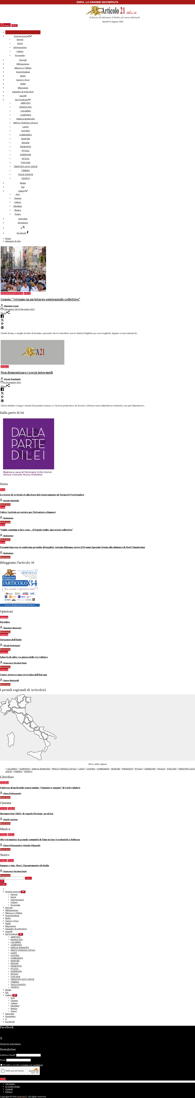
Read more (5, 504)
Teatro (18, 214)
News (2, 489)
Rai (22, 187)
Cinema (17, 198)
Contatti (9, 1089)
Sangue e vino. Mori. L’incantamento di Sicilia (24, 865)
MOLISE (25, 142)
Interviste (22, 219)
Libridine (17, 206)
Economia (20, 55)
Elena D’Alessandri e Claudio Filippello (21, 845)
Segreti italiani (23, 72)
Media (23, 183)
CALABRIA (25, 111)
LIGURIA (25, 131)
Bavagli (23, 60)
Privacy (8, 1092)
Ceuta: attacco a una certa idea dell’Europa (23, 675)
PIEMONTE (25, 146)
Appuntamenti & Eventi (12, 293)
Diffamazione (22, 64)
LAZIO (25, 127)
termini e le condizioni (32, 1065)
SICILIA (25, 158)
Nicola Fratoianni (11, 645)
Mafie (23, 76)
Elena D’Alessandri (12, 793)
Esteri (20, 43)
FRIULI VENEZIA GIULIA (25, 123)
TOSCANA (25, 162)
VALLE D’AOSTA (25, 174)
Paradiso (5, 622)
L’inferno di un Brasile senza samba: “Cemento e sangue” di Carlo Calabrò (40, 788)
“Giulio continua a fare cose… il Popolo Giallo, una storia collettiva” (36, 530)
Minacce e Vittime (22, 68)
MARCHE (25, 138)
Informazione (20, 47)
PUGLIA (25, 150)
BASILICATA (26, 107)
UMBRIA (25, 170)
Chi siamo (10, 1084)
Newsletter (23, 223)
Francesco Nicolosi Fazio (15, 663)
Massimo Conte (11, 306)
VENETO (25, 178)
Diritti (23, 84)
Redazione (8, 518)
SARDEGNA (25, 154)
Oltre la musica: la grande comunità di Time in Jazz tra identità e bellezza (40, 839)
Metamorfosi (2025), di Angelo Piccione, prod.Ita (26, 813)
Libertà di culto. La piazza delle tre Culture (24, 657)
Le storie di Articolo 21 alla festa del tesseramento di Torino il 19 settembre (42, 495)
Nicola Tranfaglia (12, 379)
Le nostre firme (12, 1086)
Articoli (27, 293)
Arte (18, 194)
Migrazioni (23, 88)
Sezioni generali (21, 36)
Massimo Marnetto (12, 628)
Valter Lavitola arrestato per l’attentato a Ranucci (28, 512)
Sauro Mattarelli (11, 680)
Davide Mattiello (11, 500)
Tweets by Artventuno (10, 1044)
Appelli (22, 95)
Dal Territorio (21, 99)
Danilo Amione (10, 819)
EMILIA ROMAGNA (25, 119)
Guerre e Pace (23, 80)
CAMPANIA (25, 115)
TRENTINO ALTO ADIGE (25, 166)
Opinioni (5, 366)
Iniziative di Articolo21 (23, 92)
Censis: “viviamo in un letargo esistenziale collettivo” (40, 299)
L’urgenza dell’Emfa (10, 639)
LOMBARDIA (25, 135)
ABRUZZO (26, 103)
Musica (17, 210)
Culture (19, 51)
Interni (20, 39)
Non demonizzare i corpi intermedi (27, 373)
